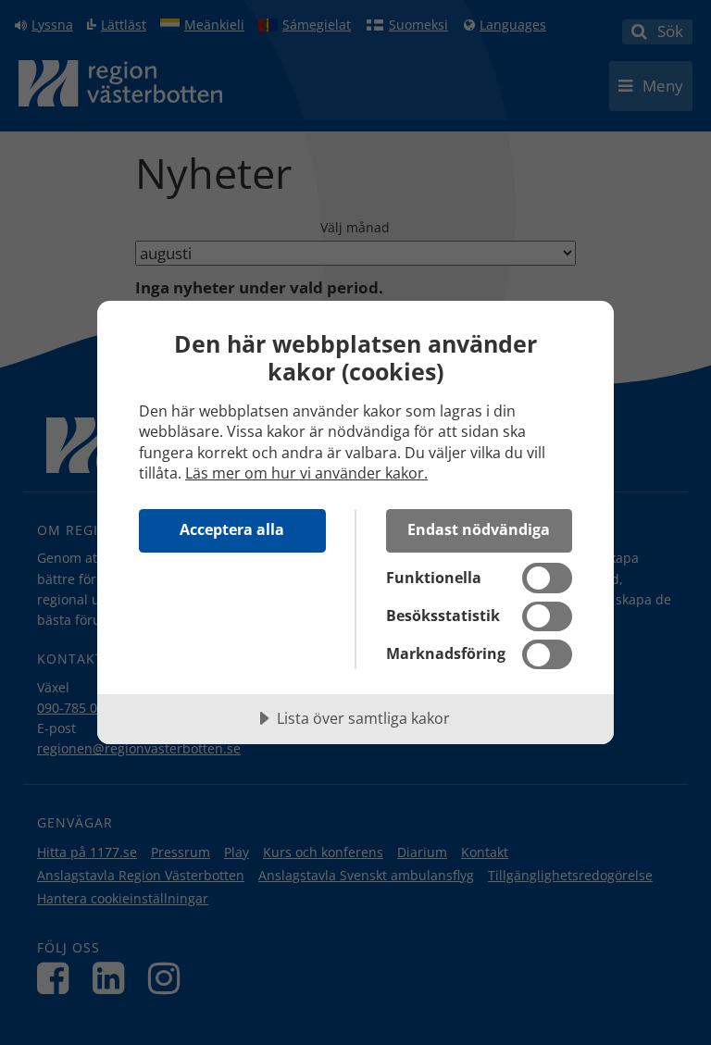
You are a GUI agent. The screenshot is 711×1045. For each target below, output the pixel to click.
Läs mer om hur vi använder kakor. (306, 473)
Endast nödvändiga (478, 529)
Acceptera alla (232, 529)
